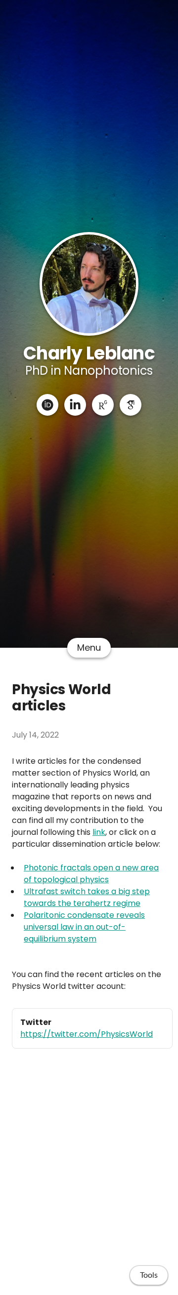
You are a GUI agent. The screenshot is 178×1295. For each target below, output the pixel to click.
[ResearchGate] (103, 405)
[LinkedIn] (75, 405)
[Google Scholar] (130, 405)
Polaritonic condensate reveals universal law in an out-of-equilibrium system (84, 926)
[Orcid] (47, 405)
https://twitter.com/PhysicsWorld (86, 1034)
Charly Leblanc (89, 353)
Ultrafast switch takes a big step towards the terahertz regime (87, 897)
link (98, 832)
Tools (149, 1275)
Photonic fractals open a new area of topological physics (91, 873)
